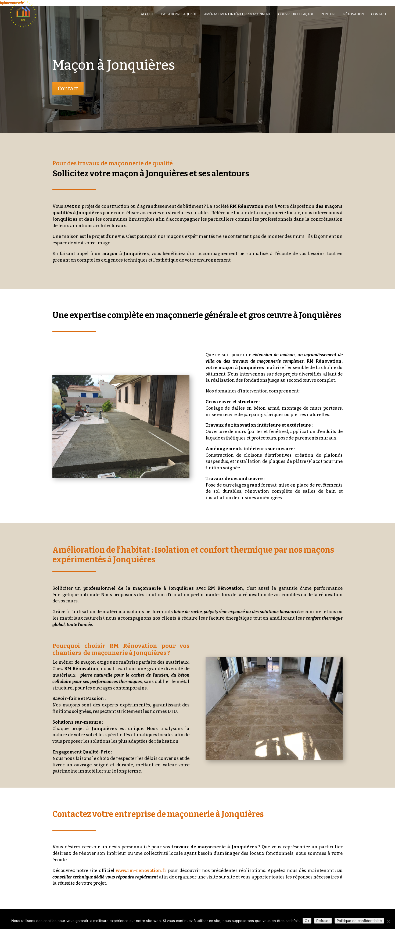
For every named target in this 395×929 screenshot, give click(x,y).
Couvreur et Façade (296, 14)
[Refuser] (388, 921)
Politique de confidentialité (359, 921)
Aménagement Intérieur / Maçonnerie (237, 14)
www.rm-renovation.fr (141, 870)
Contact (378, 14)
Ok (307, 921)
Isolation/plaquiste (179, 14)
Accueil (147, 14)
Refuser (323, 921)
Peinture (328, 14)
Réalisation (353, 14)
